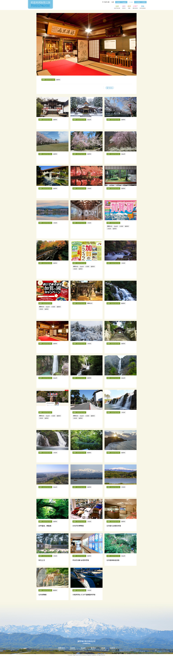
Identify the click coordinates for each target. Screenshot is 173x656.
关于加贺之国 (105, 2)
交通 (112, 2)
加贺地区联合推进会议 (86, 642)
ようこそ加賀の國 (40, 4)
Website (110, 88)
